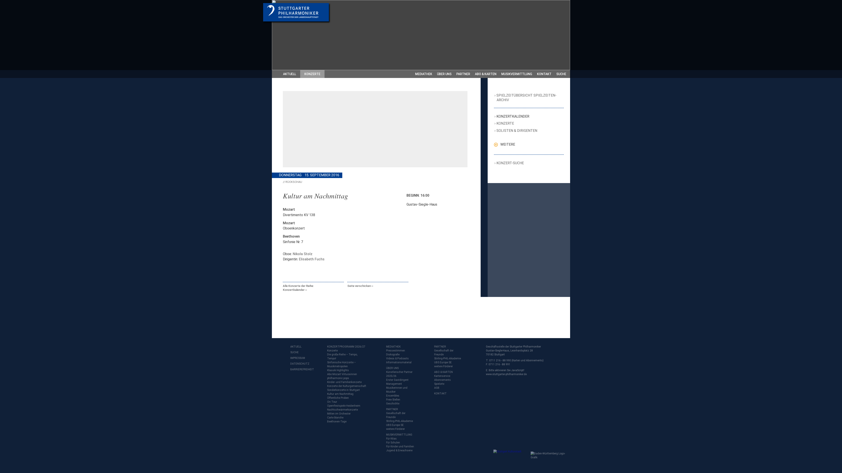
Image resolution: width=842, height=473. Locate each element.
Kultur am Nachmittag (340, 393)
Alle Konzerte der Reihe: (298, 287)
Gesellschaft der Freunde (395, 415)
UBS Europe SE (395, 425)
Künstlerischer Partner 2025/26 (399, 374)
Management (394, 383)
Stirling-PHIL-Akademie (399, 421)
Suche (561, 74)
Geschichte (392, 403)
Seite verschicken (359, 286)
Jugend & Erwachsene (399, 450)
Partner (463, 74)
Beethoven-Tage (336, 421)
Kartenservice (442, 376)
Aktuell (289, 74)
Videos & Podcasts (397, 358)
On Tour (332, 401)
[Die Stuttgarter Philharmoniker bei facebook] (294, 381)
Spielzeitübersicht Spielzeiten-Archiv (527, 97)
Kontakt (544, 74)
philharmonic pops (338, 378)
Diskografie (393, 354)
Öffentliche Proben (338, 397)
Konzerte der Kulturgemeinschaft (346, 386)
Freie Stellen (393, 399)
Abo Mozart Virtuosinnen (342, 374)
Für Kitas (391, 438)
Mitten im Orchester (339, 413)
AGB (436, 387)
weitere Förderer (395, 429)
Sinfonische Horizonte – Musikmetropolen (341, 364)
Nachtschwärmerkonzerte (342, 409)
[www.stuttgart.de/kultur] (511, 458)
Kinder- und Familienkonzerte (344, 382)
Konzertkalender (513, 116)
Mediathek (423, 74)
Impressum (297, 358)
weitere (507, 144)
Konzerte (312, 74)
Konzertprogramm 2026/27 (346, 346)
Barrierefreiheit (299, 369)
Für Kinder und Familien (400, 446)
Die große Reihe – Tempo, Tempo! (342, 356)
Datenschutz (299, 363)
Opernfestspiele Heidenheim (343, 405)
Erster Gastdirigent (397, 379)
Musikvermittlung (516, 74)
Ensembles (392, 395)
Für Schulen (393, 442)
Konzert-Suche (510, 163)
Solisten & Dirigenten (517, 131)
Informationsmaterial (399, 362)
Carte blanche (335, 417)
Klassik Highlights (338, 370)
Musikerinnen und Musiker (396, 389)
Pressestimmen (395, 350)
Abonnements (442, 379)
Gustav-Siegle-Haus (422, 204)
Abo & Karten (485, 74)
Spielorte (439, 383)
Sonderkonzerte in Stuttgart (343, 390)
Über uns (444, 74)
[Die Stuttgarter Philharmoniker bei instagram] (304, 381)
